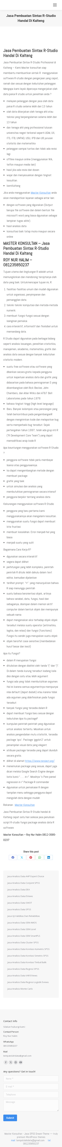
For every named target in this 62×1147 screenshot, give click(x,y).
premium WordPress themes (31, 1137)
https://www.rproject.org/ (40, 761)
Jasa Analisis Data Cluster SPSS (23, 942)
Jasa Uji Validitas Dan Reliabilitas (23, 915)
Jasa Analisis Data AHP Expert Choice (25, 876)
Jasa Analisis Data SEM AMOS (22, 922)
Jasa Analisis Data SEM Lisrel (21, 929)
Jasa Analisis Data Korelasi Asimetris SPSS (28, 949)
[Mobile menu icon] (55, 5)
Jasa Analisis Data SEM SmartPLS (23, 935)
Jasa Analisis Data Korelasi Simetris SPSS (27, 955)
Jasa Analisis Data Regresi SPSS (23, 968)
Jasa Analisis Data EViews (20, 896)
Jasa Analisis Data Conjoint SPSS (23, 882)
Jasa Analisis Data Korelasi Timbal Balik (26, 962)
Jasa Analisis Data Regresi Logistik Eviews (28, 982)
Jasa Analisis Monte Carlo (20, 988)
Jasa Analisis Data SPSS (19, 909)
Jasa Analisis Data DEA (18, 889)
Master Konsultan (41, 192)
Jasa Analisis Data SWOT (19, 902)
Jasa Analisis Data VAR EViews (22, 975)
